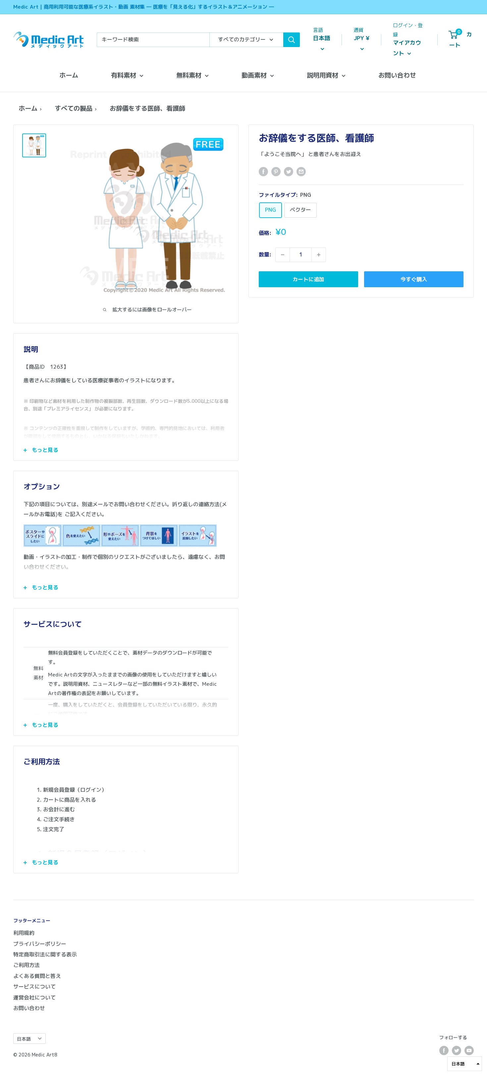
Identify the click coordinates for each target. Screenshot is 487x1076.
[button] (464, 1063)
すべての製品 (73, 108)
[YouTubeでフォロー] (469, 1050)
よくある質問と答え (37, 976)
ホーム (68, 75)
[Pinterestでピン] (276, 172)
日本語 (24, 1039)
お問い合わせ (397, 75)
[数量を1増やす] (319, 255)
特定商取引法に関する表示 (45, 954)
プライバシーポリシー (39, 943)
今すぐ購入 (414, 279)
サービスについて (34, 986)
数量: (265, 254)
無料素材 (188, 75)
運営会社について (34, 997)
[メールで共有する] (301, 172)
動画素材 (254, 75)
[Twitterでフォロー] (456, 1050)
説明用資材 (322, 75)
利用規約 (23, 933)
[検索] (291, 39)
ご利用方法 (26, 965)
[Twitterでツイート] (288, 172)
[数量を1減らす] (283, 255)
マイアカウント (407, 48)
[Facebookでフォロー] (444, 1050)
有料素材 (123, 75)
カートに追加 (308, 279)
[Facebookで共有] (263, 172)
